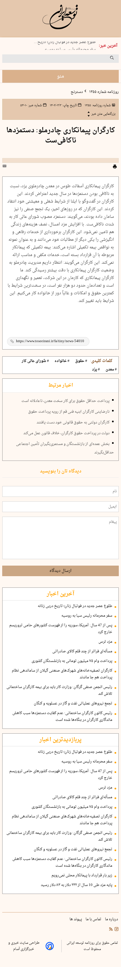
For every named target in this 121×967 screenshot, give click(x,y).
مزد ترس (105, 641)
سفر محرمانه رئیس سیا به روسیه (70, 48)
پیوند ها (76, 919)
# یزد (96, 369)
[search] (117, 59)
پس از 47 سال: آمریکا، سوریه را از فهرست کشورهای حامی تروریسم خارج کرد (60, 629)
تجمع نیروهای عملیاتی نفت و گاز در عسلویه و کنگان (73, 703)
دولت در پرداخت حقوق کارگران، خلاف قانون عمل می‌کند (66, 433)
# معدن (111, 369)
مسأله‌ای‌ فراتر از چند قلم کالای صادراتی (82, 651)
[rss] (111, 930)
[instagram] (116, 930)
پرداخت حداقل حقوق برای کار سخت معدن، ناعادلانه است (65, 401)
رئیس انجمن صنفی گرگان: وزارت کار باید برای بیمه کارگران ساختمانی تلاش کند (59, 690)
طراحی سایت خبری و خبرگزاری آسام (23, 946)
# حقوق (81, 361)
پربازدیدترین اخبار (60, 740)
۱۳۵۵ (97, 105)
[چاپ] (115, 167)
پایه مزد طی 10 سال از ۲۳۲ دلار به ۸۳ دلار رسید (76, 885)
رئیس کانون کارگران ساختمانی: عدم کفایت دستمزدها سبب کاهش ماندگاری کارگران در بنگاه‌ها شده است (62, 716)
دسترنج (77, 92)
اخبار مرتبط (60, 385)
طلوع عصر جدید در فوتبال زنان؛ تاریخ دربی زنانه (75, 606)
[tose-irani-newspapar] (60, 17)
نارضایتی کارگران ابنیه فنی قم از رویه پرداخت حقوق (68, 411)
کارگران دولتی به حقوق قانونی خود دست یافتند (73, 422)
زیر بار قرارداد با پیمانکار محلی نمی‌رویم (81, 875)
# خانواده (62, 361)
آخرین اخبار (60, 594)
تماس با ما (94, 919)
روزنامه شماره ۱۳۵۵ (103, 92)
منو (60, 76)
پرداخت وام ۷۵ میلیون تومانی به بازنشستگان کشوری (72, 661)
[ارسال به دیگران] (5, 167)
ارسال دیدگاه (60, 571)
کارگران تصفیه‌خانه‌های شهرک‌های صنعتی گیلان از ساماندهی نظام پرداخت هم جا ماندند (62, 674)
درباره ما (112, 919)
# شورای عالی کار (35, 361)
